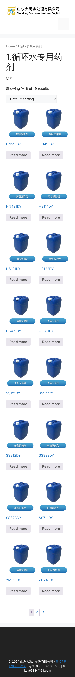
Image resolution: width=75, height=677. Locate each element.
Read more (18, 155)
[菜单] (63, 24)
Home (10, 46)
